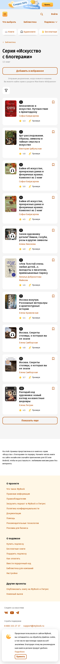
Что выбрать (9, 22)
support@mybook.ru (33, 626)
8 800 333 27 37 (12, 626)
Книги (11, 32)
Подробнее (20, 652)
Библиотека (30, 22)
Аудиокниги (29, 32)
